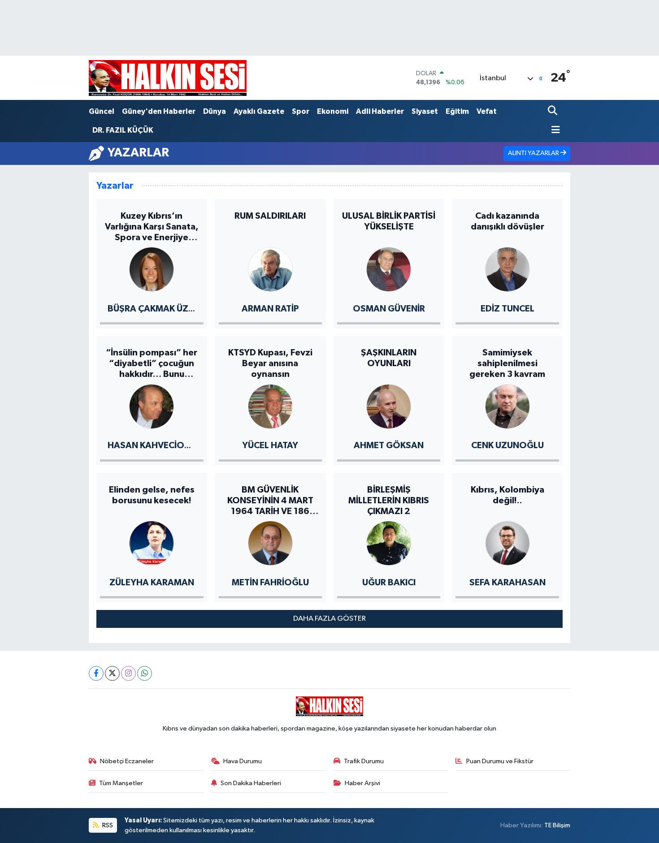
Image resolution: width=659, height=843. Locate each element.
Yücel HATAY (270, 445)
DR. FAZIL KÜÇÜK (122, 130)
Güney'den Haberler (158, 111)
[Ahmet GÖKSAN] (388, 406)
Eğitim (457, 111)
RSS (107, 825)
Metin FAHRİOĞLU (270, 582)
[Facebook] (96, 673)
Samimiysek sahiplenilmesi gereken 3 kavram (507, 363)
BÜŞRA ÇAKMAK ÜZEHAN (160, 308)
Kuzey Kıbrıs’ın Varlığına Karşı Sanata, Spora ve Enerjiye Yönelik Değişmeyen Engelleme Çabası (152, 227)
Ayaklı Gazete (259, 111)
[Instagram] (128, 673)
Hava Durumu (242, 761)
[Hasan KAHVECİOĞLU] (151, 406)
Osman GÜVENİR (389, 308)
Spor (300, 111)
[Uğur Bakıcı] (388, 542)
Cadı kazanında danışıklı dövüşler (507, 221)
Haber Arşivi (362, 783)
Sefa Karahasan (507, 582)
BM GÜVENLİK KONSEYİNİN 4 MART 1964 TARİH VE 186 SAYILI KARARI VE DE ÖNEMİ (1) (270, 501)
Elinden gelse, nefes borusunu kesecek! (152, 495)
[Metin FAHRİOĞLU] (270, 542)
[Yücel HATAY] (270, 406)
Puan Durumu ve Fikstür (499, 761)
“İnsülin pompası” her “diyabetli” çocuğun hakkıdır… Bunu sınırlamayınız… (151, 364)
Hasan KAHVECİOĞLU (154, 445)
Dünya (214, 111)
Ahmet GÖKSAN (389, 445)
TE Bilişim (557, 825)
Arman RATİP (270, 308)
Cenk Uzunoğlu (507, 445)
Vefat (487, 111)
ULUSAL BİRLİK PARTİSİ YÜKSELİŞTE (388, 221)
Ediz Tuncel (507, 308)
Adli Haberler (380, 111)
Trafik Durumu (364, 761)
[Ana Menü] (554, 130)
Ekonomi (332, 111)
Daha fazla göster (329, 619)
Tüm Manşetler (121, 783)
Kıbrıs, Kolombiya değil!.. (507, 495)
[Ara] (553, 111)
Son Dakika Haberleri (251, 783)
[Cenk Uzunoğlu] (507, 406)
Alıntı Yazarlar (534, 153)
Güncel (101, 111)
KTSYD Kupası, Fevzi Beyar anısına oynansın (270, 363)
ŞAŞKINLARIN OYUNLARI (388, 358)
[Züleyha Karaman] (151, 542)
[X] (112, 673)
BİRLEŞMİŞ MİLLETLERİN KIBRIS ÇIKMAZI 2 (388, 500)
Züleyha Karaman (151, 582)
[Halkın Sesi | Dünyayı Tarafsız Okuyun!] (168, 77)
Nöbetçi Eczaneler (127, 761)
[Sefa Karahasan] (507, 542)
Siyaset (425, 111)
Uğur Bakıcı (389, 582)
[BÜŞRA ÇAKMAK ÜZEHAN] (151, 268)
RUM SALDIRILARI (270, 216)
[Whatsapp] (144, 673)
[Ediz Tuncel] (507, 268)
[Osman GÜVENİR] (388, 268)
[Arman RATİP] (270, 268)
